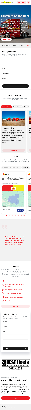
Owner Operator (17, 106)
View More (15, 306)
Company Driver (6, 106)
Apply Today (21, 2)
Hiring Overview (6, 45)
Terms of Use (12, 407)
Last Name (4, 63)
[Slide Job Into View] (6, 215)
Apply (5, 86)
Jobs (14, 45)
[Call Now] (28, 2)
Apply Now (20, 210)
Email (3, 68)
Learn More (14, 150)
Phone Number (5, 73)
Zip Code (4, 78)
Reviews (21, 45)
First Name (4, 59)
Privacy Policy (4, 407)
